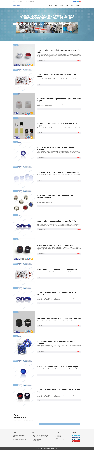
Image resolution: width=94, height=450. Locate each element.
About (55, 5)
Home (50, 5)
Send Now (59, 424)
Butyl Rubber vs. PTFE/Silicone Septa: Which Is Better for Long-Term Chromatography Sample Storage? (39, 436)
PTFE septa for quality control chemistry (37, 441)
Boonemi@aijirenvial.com (60, 439)
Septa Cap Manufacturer (25, 26)
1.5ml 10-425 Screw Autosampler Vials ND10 (19, 442)
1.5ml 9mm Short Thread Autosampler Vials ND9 (19, 440)
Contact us (78, 5)
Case (67, 5)
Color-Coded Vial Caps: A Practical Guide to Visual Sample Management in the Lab (39, 439)
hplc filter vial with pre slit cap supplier (19, 435)
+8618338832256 (59, 436)
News (72, 5)
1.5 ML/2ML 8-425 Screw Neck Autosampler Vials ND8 (19, 437)
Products (61, 5)
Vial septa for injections (35, 440)
